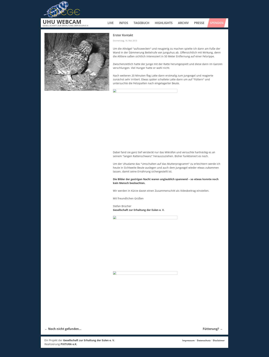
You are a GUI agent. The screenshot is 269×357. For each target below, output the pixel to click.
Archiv (183, 23)
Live (111, 23)
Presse (199, 23)
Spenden (217, 23)
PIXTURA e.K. (69, 344)
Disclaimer (219, 340)
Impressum (188, 340)
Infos (123, 23)
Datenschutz (204, 340)
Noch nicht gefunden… (62, 329)
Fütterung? (213, 329)
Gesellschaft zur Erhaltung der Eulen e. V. (139, 210)
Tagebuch (141, 23)
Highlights (164, 23)
